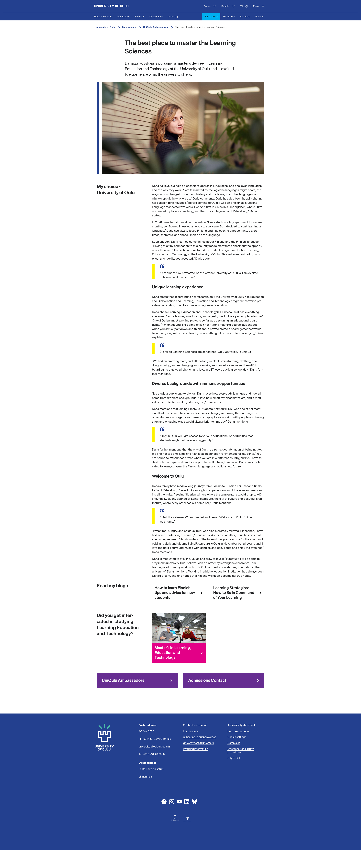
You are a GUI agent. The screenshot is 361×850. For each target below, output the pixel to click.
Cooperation (156, 16)
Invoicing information (195, 749)
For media (245, 16)
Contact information (195, 725)
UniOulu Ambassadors (155, 27)
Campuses (233, 743)
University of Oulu (105, 27)
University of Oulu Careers (198, 743)
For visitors (229, 16)
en (245, 9)
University (173, 16)
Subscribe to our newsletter (199, 737)
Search (207, 6)
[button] (259, 6)
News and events (103, 16)
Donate (225, 6)
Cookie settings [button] (236, 737)
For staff (259, 16)
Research (139, 16)
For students (211, 16)
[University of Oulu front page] (118, 6)
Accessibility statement (241, 725)
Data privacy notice (238, 731)
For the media (191, 731)
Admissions (123, 16)
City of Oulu (234, 758)
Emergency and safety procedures (240, 750)
